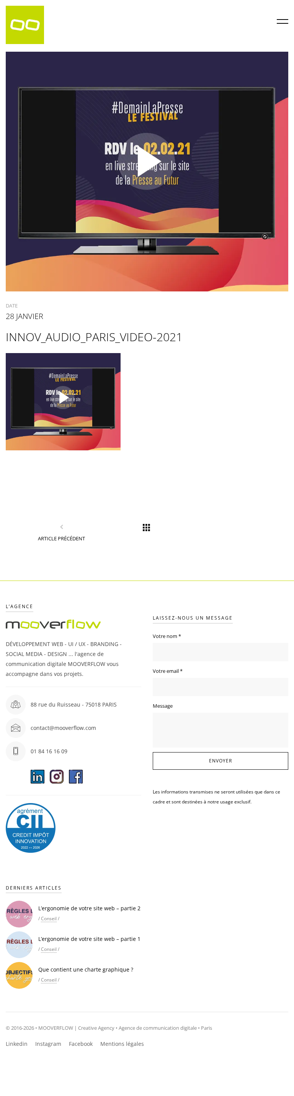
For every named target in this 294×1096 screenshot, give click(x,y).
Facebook (81, 1043)
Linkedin (17, 1043)
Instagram (48, 1043)
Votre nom (167, 636)
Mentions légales (122, 1043)
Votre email (168, 670)
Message (163, 705)
